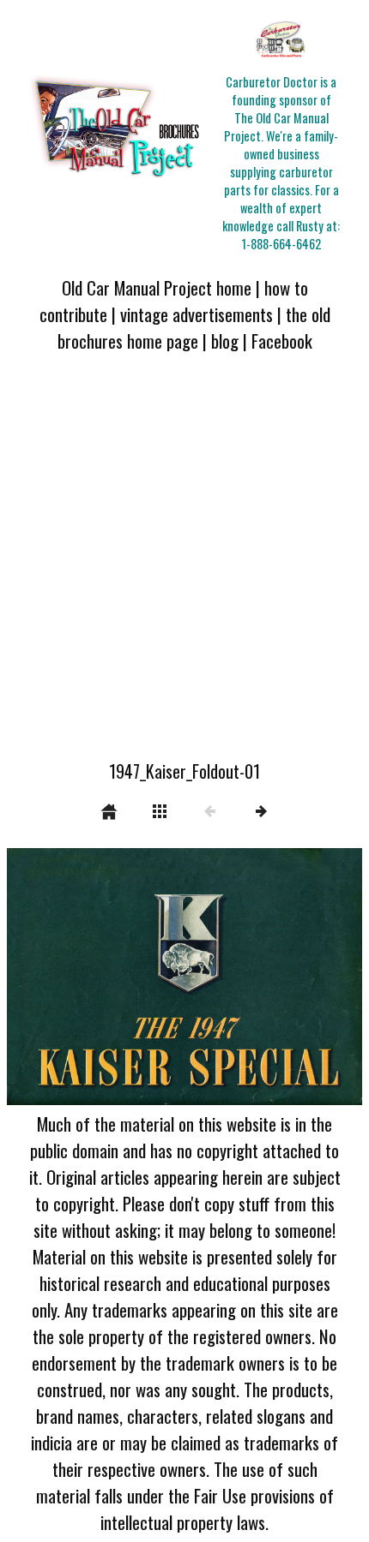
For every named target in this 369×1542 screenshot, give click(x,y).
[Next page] (255, 977)
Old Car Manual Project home (156, 287)
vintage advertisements (196, 314)
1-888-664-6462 (281, 244)
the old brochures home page (193, 327)
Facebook (281, 340)
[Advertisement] (184, 566)
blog (225, 340)
